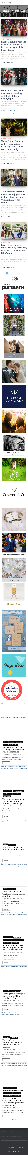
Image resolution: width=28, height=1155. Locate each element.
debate (5, 888)
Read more (18, 59)
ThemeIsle (19, 1151)
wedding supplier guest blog (10, 744)
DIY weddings (17, 937)
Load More (14, 1119)
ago (11, 62)
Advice (5, 844)
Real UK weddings (8, 793)
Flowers (5, 741)
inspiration (11, 742)
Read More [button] (6, 762)
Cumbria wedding (8, 790)
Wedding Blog (6, 1144)
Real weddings (17, 793)
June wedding (19, 1090)
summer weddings (8, 1095)
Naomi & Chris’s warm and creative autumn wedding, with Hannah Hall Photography (12, 145)
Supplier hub (22, 1144)
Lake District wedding (18, 791)
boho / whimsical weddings (10, 1087)
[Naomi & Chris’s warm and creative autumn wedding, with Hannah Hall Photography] (14, 127)
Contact (21, 1147)
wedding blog (19, 742)
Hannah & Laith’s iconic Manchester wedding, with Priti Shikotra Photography (12, 94)
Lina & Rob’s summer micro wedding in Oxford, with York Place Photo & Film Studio (14, 248)
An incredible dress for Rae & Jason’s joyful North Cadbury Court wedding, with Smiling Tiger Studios (13, 197)
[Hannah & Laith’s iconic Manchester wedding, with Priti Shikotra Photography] (14, 76)
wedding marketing (16, 991)
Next (20, 273)
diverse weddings (8, 937)
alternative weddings (6, 39)
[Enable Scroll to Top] (25, 1152)
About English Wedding (10, 1147)
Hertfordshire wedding (9, 1090)
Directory (14, 1144)
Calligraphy (6, 1037)
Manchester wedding (8, 940)
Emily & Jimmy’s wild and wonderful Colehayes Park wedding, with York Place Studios (13, 45)
